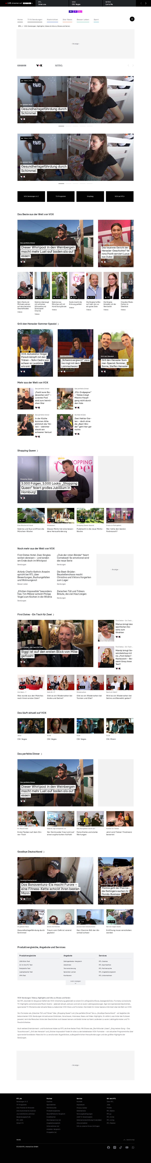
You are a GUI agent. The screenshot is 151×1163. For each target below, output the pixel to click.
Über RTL (110, 1101)
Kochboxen (68, 975)
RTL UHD (20, 1120)
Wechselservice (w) (54, 1120)
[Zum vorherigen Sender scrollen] (141, 3)
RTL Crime (110, 1117)
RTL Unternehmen (105, 975)
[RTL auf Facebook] (108, 1147)
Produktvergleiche (53, 1111)
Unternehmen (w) (53, 1126)
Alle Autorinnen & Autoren (26, 1111)
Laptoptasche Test (26, 972)
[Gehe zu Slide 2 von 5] (68, 126)
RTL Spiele (110, 1111)
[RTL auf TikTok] (120, 1147)
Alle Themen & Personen (25, 1108)
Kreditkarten (51, 1117)
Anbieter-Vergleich (53, 1129)
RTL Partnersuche (105, 968)
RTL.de (19, 1098)
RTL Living (110, 1120)
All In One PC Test (25, 965)
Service (79, 1098)
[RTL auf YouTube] (127, 1147)
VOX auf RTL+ (120, 196)
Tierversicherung (70, 968)
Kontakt (79, 1101)
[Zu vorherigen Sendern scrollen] (128, 65)
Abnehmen (67, 965)
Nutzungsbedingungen (85, 1114)
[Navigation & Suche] (132, 19)
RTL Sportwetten (105, 965)
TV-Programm (61, 196)
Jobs (108, 1105)
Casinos (49, 1101)
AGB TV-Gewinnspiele (84, 1117)
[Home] (75, 11)
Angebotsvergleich (53, 1123)
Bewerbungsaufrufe (24, 1117)
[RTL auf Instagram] (114, 1147)
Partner (49, 1098)
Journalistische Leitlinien (26, 1114)
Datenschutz (81, 1111)
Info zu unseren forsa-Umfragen (88, 1126)
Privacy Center (82, 1108)
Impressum (81, 1105)
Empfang (90, 196)
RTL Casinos (103, 961)
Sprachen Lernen (70, 972)
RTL (19, 26)
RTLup (109, 1114)
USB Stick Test (24, 961)
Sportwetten (51, 1105)
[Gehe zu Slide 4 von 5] (82, 126)
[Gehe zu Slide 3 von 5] (75, 126)
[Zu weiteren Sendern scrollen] (133, 65)
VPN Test (22, 975)
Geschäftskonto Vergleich (56, 1114)
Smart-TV (20, 1123)
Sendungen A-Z (22, 1101)
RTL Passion (111, 1123)
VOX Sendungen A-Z (31, 196)
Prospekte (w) (52, 1132)
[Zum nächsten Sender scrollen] (145, 3)
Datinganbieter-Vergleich (73, 961)
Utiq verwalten (82, 1123)
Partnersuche (51, 1108)
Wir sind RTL (111, 1098)
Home (19, 1140)
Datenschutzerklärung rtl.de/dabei (89, 1120)
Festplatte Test (24, 968)
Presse (109, 1108)
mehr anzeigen (75, 981)
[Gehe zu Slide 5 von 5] (89, 126)
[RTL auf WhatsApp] (133, 1147)
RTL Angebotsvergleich (107, 972)
